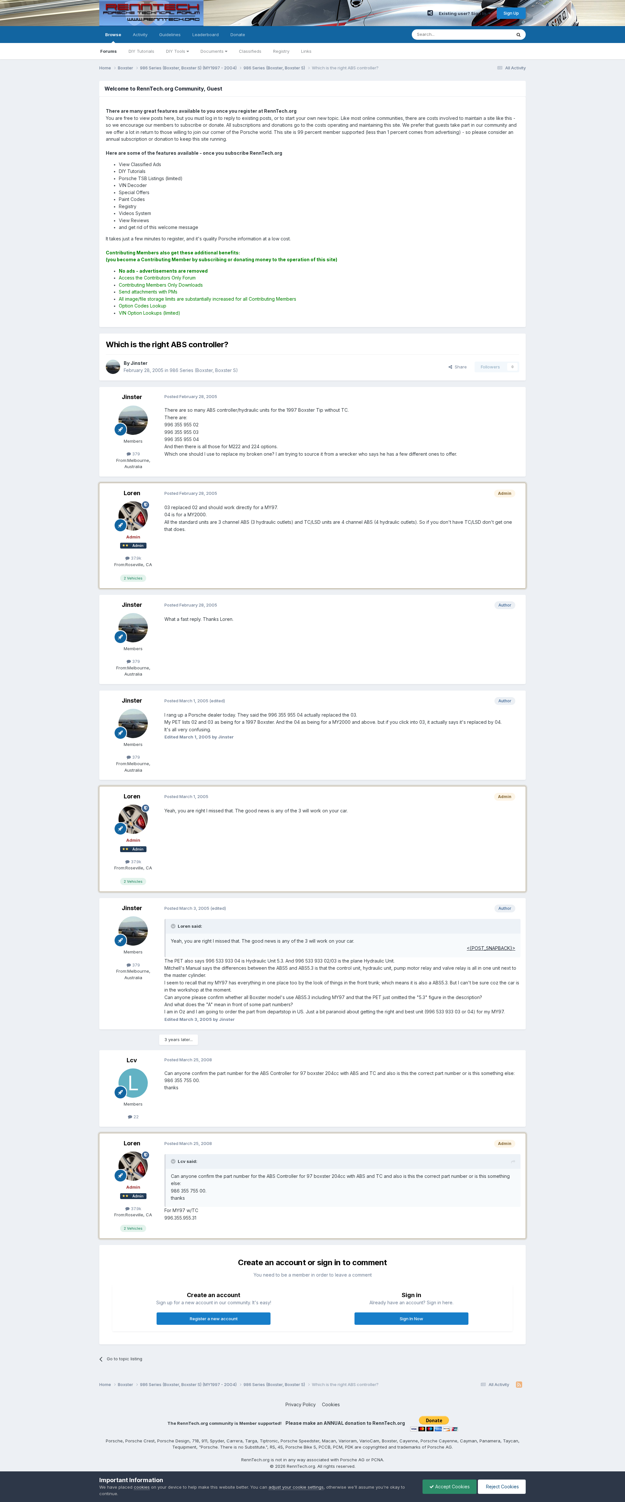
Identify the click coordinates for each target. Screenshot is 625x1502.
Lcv (132, 1060)
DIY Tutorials (141, 51)
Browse (113, 34)
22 (135, 1116)
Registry (281, 51)
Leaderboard (205, 34)
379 (135, 453)
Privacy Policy (300, 1404)
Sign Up (511, 13)
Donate (237, 34)
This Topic (492, 34)
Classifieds (250, 51)
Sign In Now (411, 1318)
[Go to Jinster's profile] (113, 367)
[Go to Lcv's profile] (133, 1083)
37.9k (135, 558)
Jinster (132, 396)
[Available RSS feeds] (519, 1384)
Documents (213, 51)
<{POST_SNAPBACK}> (491, 948)
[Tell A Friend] (430, 13)
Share (459, 366)
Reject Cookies (502, 1486)
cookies (142, 1487)
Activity (140, 34)
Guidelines (170, 34)
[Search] (518, 34)
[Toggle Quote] (174, 926)
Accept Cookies (452, 1486)
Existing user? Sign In (463, 13)
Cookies (331, 1404)
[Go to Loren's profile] (133, 516)
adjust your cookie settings (296, 1487)
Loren (132, 493)
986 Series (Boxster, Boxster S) (204, 370)
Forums (108, 51)
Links (306, 51)
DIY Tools (176, 51)
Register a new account (214, 1318)
